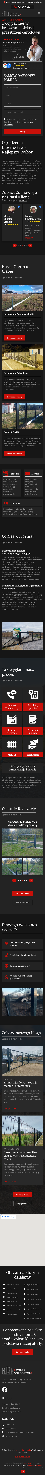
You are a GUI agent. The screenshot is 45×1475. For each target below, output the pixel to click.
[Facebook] (4, 1389)
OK (23, 1471)
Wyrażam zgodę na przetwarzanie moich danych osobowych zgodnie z (20, 122)
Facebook (23, 200)
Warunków (39, 1465)
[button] (39, 13)
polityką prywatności (30, 1463)
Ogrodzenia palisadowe (11, 1408)
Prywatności (31, 1465)
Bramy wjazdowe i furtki (11, 1404)
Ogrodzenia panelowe (10, 1412)
